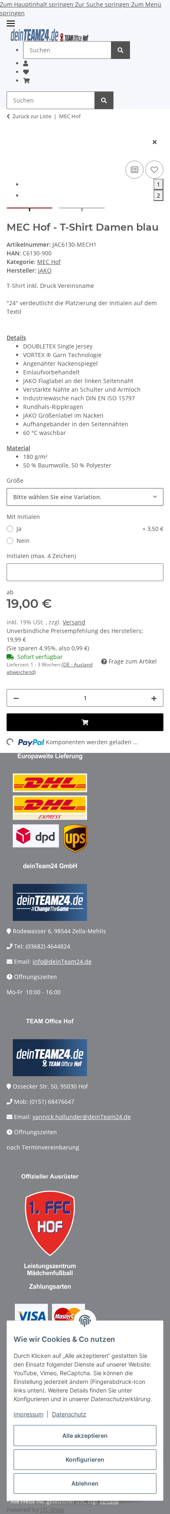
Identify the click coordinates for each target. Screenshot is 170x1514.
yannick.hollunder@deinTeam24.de (82, 1117)
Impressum (28, 1414)
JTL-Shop (52, 1510)
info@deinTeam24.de (62, 961)
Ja (90, 529)
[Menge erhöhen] (154, 697)
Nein (23, 540)
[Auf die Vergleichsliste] (134, 170)
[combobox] (85, 497)
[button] (25, 63)
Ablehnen (85, 1483)
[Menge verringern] (16, 697)
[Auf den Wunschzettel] (154, 170)
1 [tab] (158, 184)
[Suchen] (120, 50)
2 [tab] (158, 195)
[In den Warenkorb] (13, 128)
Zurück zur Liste (31, 116)
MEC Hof (49, 262)
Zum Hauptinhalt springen (37, 4)
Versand (74, 622)
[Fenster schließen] (154, 142)
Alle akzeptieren (85, 1435)
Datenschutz (69, 1414)
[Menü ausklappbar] (11, 24)
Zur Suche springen (103, 4)
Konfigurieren (85, 1459)
